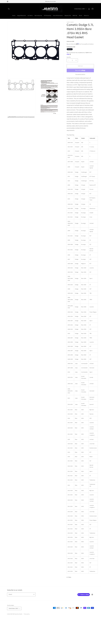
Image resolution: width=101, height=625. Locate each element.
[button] (9, 9)
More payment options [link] (80, 74)
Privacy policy (27, 614)
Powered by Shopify (18, 614)
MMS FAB (12, 614)
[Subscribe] (33, 594)
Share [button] (69, 577)
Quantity (69, 57)
